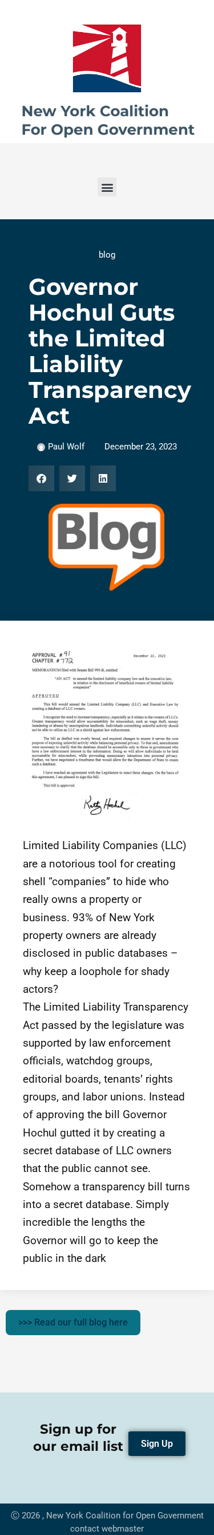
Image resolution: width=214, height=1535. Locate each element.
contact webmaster (107, 1529)
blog (107, 255)
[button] (107, 186)
